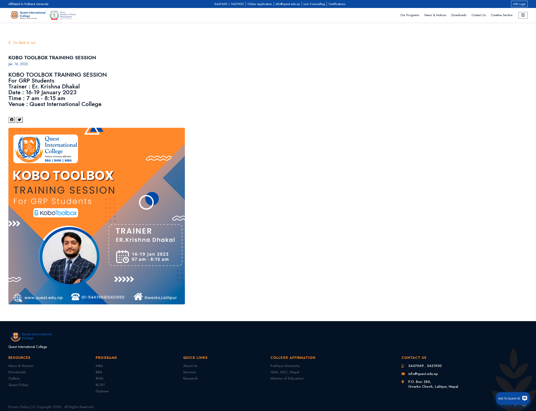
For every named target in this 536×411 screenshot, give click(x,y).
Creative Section (502, 15)
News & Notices (435, 15)
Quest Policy (18, 385)
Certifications (337, 4)
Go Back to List (23, 42)
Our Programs (409, 15)
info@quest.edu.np (288, 4)
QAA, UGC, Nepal (285, 372)
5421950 (237, 4)
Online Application (259, 4)
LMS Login (519, 4)
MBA (99, 365)
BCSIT (100, 385)
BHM (99, 378)
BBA (99, 372)
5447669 (220, 4)
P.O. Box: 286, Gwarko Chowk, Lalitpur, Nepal (433, 384)
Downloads (458, 15)
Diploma (102, 391)
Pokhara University (285, 365)
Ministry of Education (287, 378)
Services (189, 372)
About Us (190, 365)
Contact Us (479, 15)
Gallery (14, 378)
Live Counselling (314, 4)
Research (190, 378)
